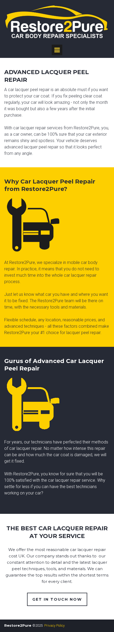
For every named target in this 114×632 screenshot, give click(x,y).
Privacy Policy (54, 625)
